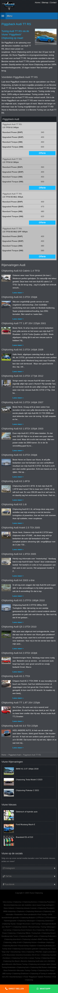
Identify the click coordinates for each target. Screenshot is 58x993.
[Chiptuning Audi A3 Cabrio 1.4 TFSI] (6, 278)
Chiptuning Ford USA (19, 958)
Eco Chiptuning (38, 930)
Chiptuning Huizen (30, 942)
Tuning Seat (6, 949)
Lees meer (17, 292)
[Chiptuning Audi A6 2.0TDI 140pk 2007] (6, 409)
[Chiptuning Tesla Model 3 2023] (9, 782)
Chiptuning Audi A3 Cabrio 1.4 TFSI (20, 270)
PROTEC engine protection (46, 952)
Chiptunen (20, 911)
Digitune (33, 946)
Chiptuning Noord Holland (22, 930)
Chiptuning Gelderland (44, 921)
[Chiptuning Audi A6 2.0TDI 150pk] (6, 304)
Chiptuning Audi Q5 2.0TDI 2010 (18, 626)
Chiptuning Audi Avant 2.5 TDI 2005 (20, 527)
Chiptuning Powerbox (46, 902)
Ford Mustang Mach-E (25, 824)
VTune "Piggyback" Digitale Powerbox (37, 977)
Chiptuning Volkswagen (26, 921)
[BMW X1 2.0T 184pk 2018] (9, 771)
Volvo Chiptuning (28, 952)
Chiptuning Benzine (10, 946)
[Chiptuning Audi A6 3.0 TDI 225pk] (6, 733)
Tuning (33, 970)
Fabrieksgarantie (10, 921)
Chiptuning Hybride (20, 927)
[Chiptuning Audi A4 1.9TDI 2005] (6, 561)
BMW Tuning (42, 939)
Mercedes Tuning (23, 970)
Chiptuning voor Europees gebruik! (25, 949)
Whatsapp (45, 989)
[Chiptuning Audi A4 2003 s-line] (6, 587)
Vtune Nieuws (8, 804)
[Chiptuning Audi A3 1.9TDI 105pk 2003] (6, 435)
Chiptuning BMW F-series (28, 936)
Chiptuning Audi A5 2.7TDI (15, 676)
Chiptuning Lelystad (29, 939)
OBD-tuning (6, 974)
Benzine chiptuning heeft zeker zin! (34, 961)
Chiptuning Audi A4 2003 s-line (18, 580)
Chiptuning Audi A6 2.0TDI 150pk (19, 297)
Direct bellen (16, 989)
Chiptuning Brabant (27, 918)
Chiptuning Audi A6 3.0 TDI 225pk (19, 725)
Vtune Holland (9, 908)
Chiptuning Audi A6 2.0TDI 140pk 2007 (22, 402)
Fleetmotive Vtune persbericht (25, 914)
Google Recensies (23, 924)
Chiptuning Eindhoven (20, 974)
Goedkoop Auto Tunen (9, 936)
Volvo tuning (7, 902)
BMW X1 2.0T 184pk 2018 (27, 769)
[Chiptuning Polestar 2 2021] (9, 792)
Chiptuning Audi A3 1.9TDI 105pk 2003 (22, 428)
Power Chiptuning (9, 933)
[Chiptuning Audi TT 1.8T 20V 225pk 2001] (6, 330)
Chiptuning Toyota (8, 924)
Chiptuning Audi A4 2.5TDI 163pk (19, 653)
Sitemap (45, 2)
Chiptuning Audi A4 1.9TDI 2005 (18, 554)
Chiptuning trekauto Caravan (26, 908)
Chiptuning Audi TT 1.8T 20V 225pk (20, 702)
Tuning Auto (36, 933)
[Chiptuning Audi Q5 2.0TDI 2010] (6, 633)
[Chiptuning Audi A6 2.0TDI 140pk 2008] (6, 356)
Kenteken (6, 958)
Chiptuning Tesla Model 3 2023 (29, 779)
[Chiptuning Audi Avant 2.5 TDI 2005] (6, 535)
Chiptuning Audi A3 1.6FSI (15, 481)
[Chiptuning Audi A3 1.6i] (6, 511)
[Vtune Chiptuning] (9, 6)
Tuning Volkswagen (48, 927)
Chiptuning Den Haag (46, 970)
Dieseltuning (15, 952)
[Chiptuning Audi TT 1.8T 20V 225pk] (6, 709)
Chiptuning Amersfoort (12, 939)
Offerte (42, 153)
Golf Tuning (36, 924)
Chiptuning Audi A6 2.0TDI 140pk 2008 (22, 349)
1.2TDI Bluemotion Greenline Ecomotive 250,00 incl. (21, 955)
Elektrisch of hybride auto (26, 812)
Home (37, 2)
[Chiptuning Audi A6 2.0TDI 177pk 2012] (6, 383)
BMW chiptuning (9, 911)
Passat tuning (23, 946)
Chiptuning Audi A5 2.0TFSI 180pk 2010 (23, 600)
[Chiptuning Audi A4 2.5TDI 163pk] (6, 660)
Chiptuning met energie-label (39, 964)
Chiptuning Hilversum (34, 911)
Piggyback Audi (14, 755)
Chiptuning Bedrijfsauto (46, 946)
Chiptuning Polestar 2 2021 (27, 790)
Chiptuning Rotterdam (47, 936)
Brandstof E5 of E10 (24, 837)
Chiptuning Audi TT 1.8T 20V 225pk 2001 (23, 323)
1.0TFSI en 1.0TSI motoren (45, 918)
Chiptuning (17, 902)
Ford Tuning (42, 914)
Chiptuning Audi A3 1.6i (14, 504)
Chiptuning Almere (48, 958)
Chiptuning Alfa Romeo (38, 967)
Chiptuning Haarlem (48, 955)
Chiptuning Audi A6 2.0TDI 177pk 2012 (22, 376)
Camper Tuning (34, 958)
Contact (53, 2)
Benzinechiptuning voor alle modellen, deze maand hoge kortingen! (28, 905)
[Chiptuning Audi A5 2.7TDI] (6, 683)
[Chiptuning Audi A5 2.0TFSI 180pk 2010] (6, 607)
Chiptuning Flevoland (46, 908)
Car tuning (7, 930)
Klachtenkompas (16, 977)
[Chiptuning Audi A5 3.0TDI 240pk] (6, 462)
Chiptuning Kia (44, 949)
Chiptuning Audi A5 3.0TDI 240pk (19, 455)
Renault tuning (34, 927)
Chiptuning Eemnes (30, 902)
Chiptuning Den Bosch (11, 961)
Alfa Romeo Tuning (20, 964)
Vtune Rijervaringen (12, 761)
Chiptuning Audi (23, 967)
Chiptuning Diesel (48, 933)
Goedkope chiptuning (46, 942)
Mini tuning (50, 930)
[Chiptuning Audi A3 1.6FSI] (6, 488)
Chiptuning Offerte (23, 933)
